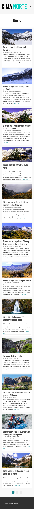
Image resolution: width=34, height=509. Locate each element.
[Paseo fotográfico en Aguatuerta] (17, 270)
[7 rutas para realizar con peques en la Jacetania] (17, 115)
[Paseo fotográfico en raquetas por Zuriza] (17, 76)
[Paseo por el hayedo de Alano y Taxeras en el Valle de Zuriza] (17, 231)
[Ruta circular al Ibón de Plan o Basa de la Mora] (17, 460)
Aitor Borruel (9, 52)
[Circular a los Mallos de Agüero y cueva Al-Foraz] (17, 382)
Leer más (7, 64)
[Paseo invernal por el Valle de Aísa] (17, 154)
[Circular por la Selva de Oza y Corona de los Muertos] (17, 191)
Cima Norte (8, 91)
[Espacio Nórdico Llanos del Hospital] (17, 37)
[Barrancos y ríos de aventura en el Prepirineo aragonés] (17, 421)
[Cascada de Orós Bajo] (17, 345)
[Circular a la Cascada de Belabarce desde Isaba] (17, 306)
